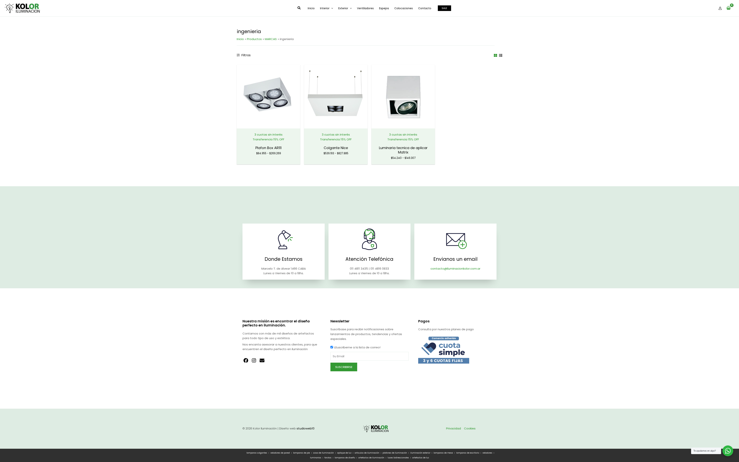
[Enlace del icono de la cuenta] (720, 8)
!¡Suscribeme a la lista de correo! (357, 347)
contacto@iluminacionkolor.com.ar (455, 269)
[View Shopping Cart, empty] (728, 8)
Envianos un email (455, 259)
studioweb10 (305, 428)
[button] (299, 8)
